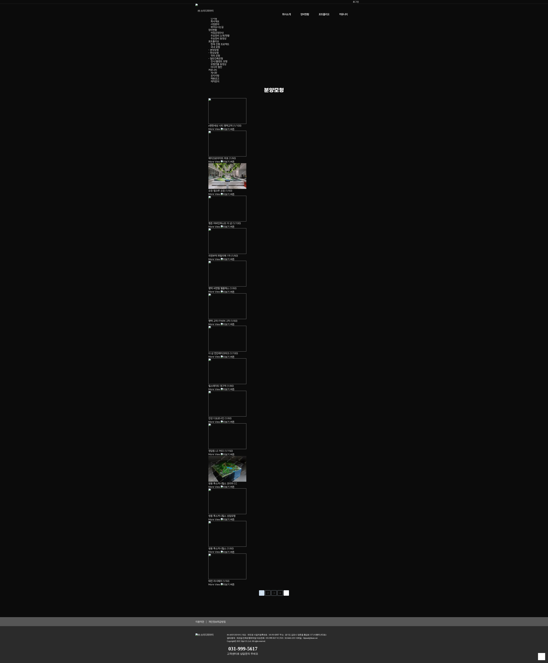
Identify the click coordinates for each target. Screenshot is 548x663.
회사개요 (215, 21)
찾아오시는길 (217, 27)
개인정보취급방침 (217, 622)
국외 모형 (215, 55)
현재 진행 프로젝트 (220, 44)
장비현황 (304, 14)
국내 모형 (215, 47)
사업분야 (215, 24)
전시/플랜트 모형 (219, 61)
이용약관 (200, 622)
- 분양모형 (213, 50)
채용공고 (215, 78)
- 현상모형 (213, 53)
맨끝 (286, 593)
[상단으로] (541, 656)
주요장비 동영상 (218, 38)
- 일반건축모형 (215, 58)
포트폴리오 (324, 14)
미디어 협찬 (216, 67)
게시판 (214, 73)
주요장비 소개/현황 (220, 35)
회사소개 (286, 14)
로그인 (356, 1)
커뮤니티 (343, 14)
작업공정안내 (217, 33)
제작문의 (215, 81)
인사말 (214, 18)
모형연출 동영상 (218, 64)
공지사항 (215, 75)
